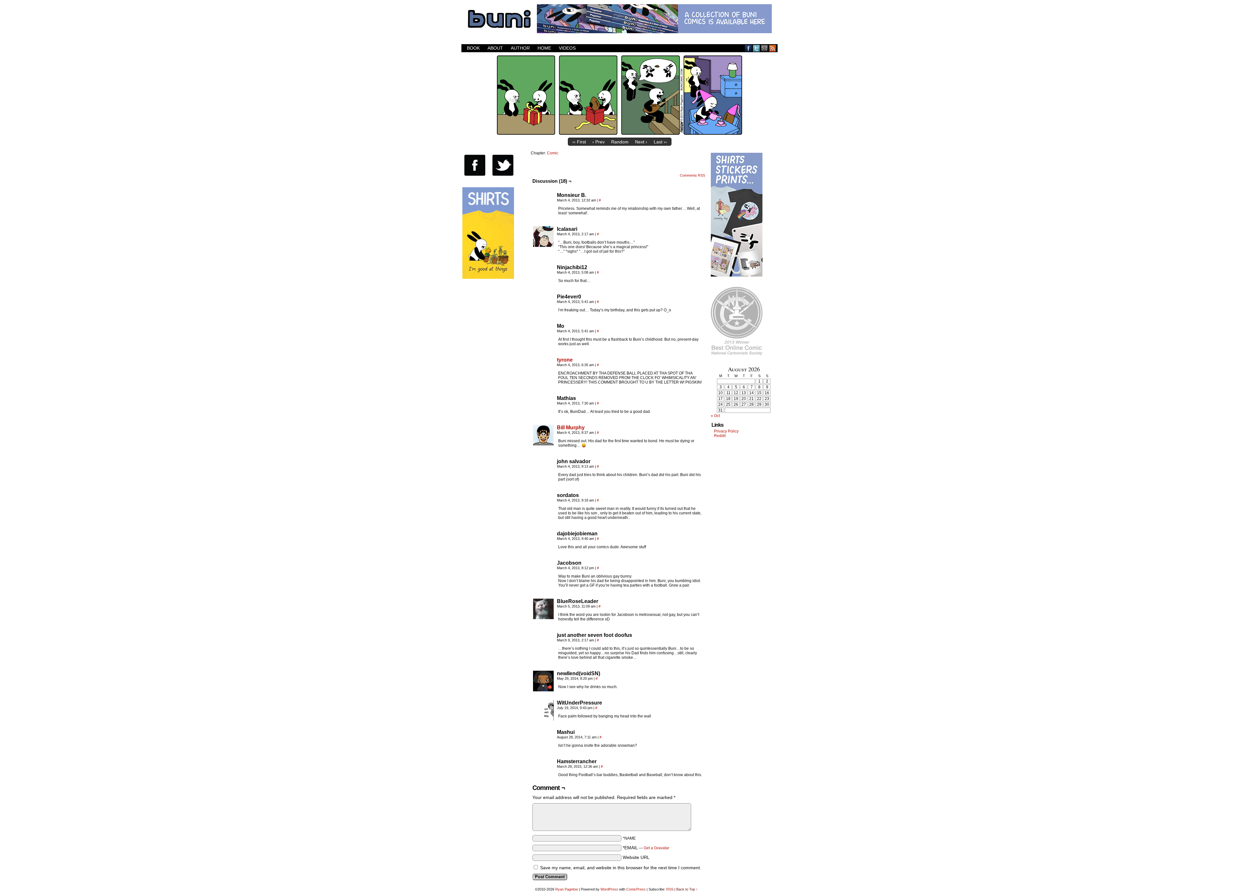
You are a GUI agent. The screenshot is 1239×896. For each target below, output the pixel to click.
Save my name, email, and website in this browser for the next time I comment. (620, 867)
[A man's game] (619, 133)
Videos (567, 48)
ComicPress (636, 889)
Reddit (720, 435)
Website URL (636, 857)
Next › (641, 141)
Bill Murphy (571, 427)
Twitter (756, 48)
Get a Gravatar (656, 848)
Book (473, 48)
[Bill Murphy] (543, 443)
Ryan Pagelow (566, 889)
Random (620, 141)
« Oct (715, 416)
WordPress (609, 889)
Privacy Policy (726, 431)
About (495, 48)
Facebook (748, 48)
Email (765, 48)
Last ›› (660, 141)
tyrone (565, 360)
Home (544, 48)
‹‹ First (579, 141)
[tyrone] (543, 376)
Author (520, 48)
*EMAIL (646, 847)
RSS (773, 48)
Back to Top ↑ (687, 889)
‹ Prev (598, 141)
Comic (552, 153)
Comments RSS (692, 175)
